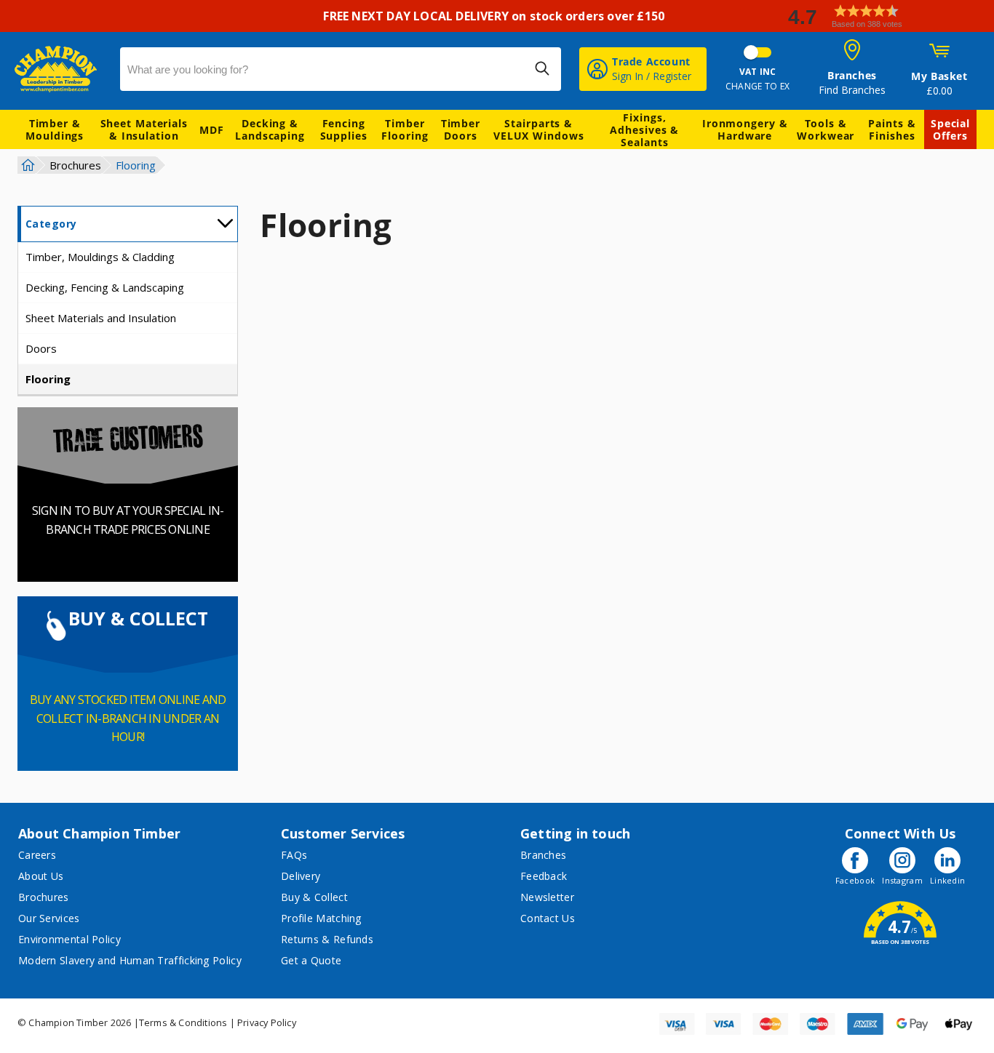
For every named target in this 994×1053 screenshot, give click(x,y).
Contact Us (547, 918)
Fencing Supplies (343, 129)
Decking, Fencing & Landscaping (104, 287)
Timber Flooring (404, 129)
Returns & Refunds (327, 939)
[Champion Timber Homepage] (60, 69)
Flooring (48, 379)
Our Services (49, 918)
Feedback (543, 876)
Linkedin (947, 880)
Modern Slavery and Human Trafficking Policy (130, 960)
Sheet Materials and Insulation (100, 318)
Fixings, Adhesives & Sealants (644, 130)
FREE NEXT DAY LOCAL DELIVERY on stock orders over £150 (496, 16)
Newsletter (547, 897)
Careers (37, 855)
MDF (211, 130)
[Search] (542, 68)
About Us (40, 876)
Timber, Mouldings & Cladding (100, 256)
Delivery (300, 876)
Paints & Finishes (891, 129)
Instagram (902, 880)
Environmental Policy (69, 939)
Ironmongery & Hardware (745, 129)
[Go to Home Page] (26, 165)
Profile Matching (321, 918)
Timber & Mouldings (54, 129)
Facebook (855, 880)
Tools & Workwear (825, 129)
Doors (41, 348)
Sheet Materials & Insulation (144, 129)
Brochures (75, 165)
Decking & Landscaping (270, 129)
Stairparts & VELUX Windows (538, 129)
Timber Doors (460, 129)
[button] (885, 16)
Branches (543, 855)
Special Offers (950, 129)
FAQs (294, 855)
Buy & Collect (314, 897)
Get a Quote (311, 960)
